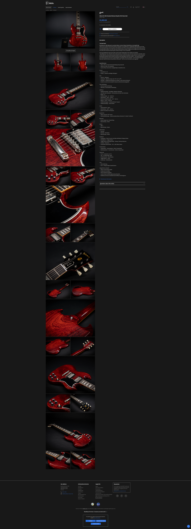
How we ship (80, 497)
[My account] (133, 7)
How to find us (80, 491)
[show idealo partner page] (98, 504)
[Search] (127, 7)
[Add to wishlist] (100, 29)
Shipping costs (80, 490)
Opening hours (80, 487)
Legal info (98, 484)
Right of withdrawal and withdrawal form (102, 495)
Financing (79, 489)
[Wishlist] (131, 7)
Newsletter (116, 484)
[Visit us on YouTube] (126, 496)
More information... (97, 517)
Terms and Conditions (99, 487)
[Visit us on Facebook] (121, 496)
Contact (79, 493)
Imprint (97, 486)
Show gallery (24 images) (70, 50)
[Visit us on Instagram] (117, 496)
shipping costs (85, 508)
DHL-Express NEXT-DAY (82, 494)
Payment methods (81, 498)
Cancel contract (99, 497)
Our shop (79, 486)
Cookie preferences (99, 490)
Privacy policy (98, 489)
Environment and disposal (100, 491)
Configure (90, 520)
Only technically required (101, 520)
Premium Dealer (81, 495)
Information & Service (83, 484)
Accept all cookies (96, 523)
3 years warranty (98, 493)
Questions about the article (107, 183)
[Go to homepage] (50, 2)
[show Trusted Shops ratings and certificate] (93, 504)
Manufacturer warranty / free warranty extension (104, 494)
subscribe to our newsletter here (120, 490)
